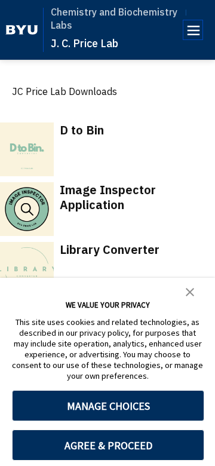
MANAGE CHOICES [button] (108, 406)
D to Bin (82, 130)
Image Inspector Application (108, 197)
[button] (190, 291)
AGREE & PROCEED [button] (108, 445)
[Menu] (193, 30)
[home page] (21, 30)
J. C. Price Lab (84, 43)
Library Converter (109, 249)
